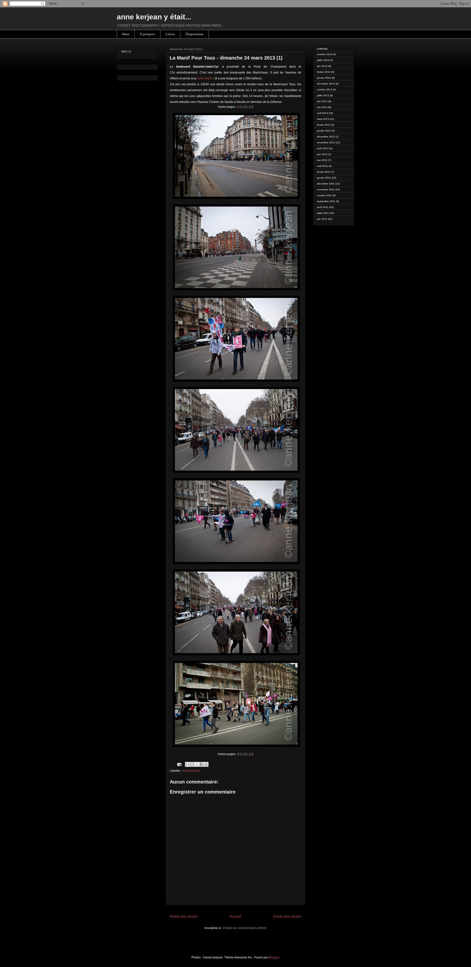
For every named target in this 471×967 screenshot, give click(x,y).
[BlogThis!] (192, 764)
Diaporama (194, 34)
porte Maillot (205, 78)
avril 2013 (322, 113)
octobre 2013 (324, 89)
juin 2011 (322, 219)
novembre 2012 (326, 142)
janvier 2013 (324, 130)
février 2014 (323, 72)
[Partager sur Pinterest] (206, 764)
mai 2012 (322, 160)
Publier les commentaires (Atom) (244, 928)
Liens (170, 34)
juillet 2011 (323, 213)
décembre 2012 (326, 136)
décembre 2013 (326, 83)
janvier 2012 (324, 177)
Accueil (235, 916)
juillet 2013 (323, 95)
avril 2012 (322, 166)
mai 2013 (322, 107)
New (125, 34)
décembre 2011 (326, 183)
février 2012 (323, 172)
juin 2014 (322, 66)
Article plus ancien (287, 916)
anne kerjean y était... (154, 17)
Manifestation (191, 770)
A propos (147, 34)
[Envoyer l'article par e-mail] (179, 764)
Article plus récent (183, 916)
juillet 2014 (323, 60)
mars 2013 (323, 119)
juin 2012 (322, 154)
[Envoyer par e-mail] (187, 764)
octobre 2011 (324, 195)
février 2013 (323, 124)
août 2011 (322, 207)
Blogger (274, 957)
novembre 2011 (326, 189)
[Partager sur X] (196, 764)
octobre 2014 (324, 54)
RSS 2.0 (126, 51)
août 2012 (323, 148)
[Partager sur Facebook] (201, 764)
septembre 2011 (326, 201)
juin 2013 (322, 101)
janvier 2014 (324, 77)
